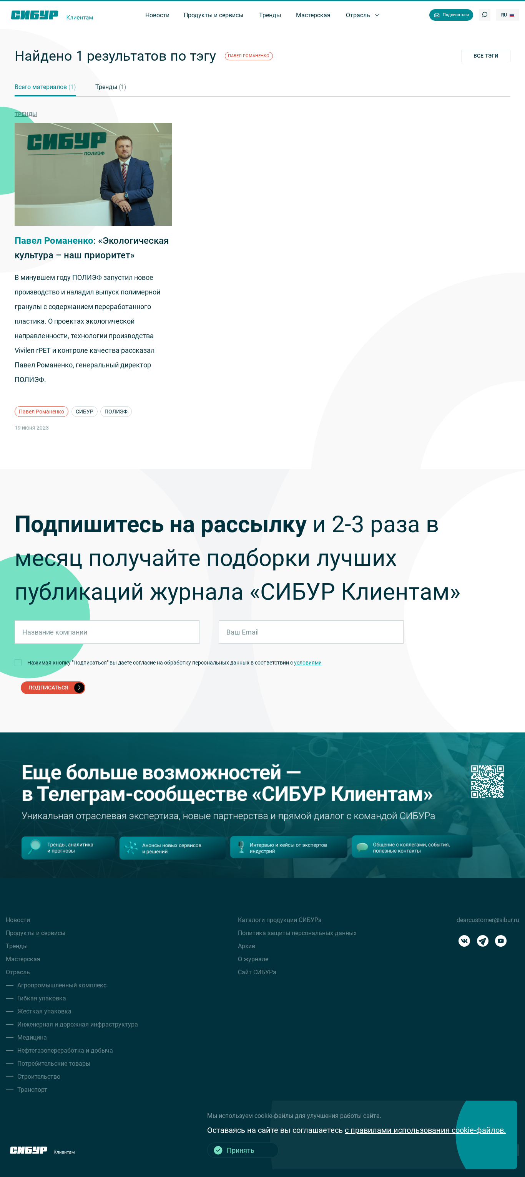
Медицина (32, 1037)
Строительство (38, 1076)
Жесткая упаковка (44, 1011)
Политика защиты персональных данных (297, 933)
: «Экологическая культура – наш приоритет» (92, 248)
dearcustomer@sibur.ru (488, 920)
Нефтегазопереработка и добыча (65, 1050)
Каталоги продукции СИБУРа (280, 920)
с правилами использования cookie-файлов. (425, 1130)
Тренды (110, 87)
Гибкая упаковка (41, 998)
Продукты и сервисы (35, 933)
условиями (308, 663)
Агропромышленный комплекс (61, 985)
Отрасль (18, 972)
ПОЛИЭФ (116, 411)
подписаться (48, 687)
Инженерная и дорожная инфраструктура (77, 1024)
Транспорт (32, 1089)
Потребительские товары (53, 1063)
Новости (18, 920)
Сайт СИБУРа (257, 972)
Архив (246, 946)
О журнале (253, 959)
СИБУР (84, 411)
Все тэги (485, 56)
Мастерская (23, 959)
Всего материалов (45, 87)
